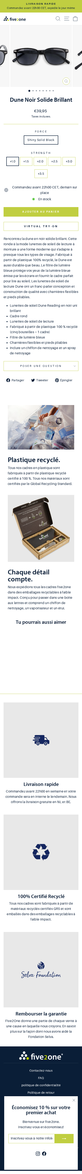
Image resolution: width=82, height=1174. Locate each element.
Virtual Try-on (41, 226)
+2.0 (40, 161)
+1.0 (13, 161)
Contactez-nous (41, 1070)
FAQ (41, 1078)
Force (41, 131)
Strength (41, 153)
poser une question (41, 366)
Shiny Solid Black (41, 140)
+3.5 (41, 173)
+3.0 (69, 161)
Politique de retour (41, 1092)
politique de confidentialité (41, 1085)
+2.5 (54, 161)
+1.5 (26, 161)
